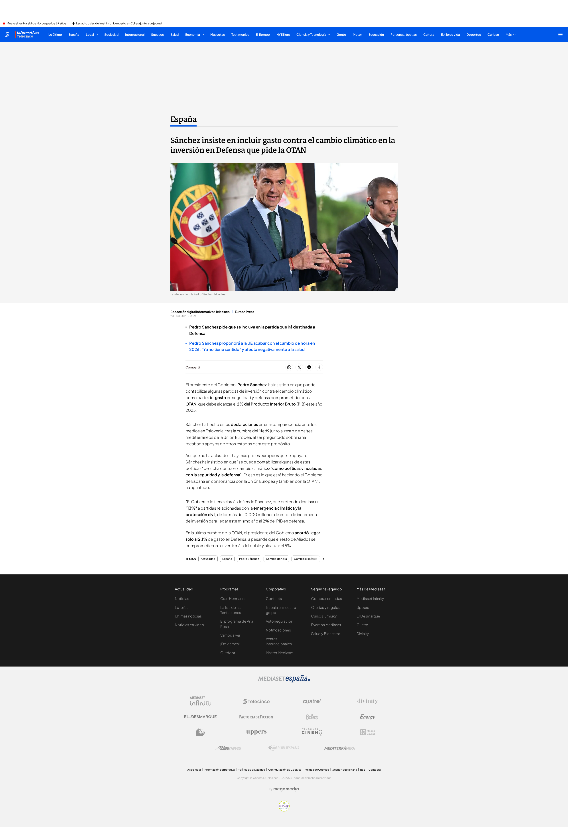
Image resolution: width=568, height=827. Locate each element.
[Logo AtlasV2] (228, 748)
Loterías (181, 607)
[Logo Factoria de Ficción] (256, 716)
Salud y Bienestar (325, 633)
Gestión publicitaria (344, 769)
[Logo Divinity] (367, 701)
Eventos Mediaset (326, 624)
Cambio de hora (276, 559)
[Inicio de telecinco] (7, 34)
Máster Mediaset (280, 652)
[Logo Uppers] (256, 732)
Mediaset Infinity (370, 598)
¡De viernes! (230, 643)
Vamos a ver (230, 635)
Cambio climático (306, 559)
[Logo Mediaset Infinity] (200, 701)
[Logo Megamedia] (286, 789)
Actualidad (208, 559)
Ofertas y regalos (325, 607)
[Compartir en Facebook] (319, 367)
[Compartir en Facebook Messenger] (309, 367)
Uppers (363, 607)
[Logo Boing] (312, 716)
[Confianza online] (284, 810)
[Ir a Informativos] (27, 34)
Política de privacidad (251, 769)
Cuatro (362, 624)
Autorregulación (279, 621)
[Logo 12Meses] (367, 732)
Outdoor (227, 652)
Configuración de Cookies (284, 769)
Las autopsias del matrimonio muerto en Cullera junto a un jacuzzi (119, 23)
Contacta (274, 598)
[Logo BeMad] (200, 732)
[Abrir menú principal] (560, 34)
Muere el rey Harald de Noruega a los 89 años (36, 23)
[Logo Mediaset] (284, 681)
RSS (362, 769)
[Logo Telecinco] (256, 701)
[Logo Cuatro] (312, 701)
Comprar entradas (326, 598)
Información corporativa (219, 769)
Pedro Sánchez (249, 559)
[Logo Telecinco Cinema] (312, 732)
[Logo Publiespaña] (284, 748)
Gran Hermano (232, 598)
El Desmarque (368, 616)
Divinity (363, 633)
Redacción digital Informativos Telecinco (200, 311)
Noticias (182, 598)
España (183, 119)
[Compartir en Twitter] (299, 367)
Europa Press (244, 311)
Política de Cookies (316, 769)
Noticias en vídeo (189, 624)
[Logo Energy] (367, 716)
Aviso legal (194, 769)
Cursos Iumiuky (324, 616)
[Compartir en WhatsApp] (289, 367)
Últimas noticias (188, 616)
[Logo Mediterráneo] (339, 748)
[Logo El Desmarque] (200, 716)
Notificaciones (278, 630)
